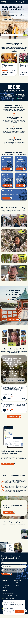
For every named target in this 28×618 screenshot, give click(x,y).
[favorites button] (17, 2)
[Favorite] (15, 55)
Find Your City (8, 512)
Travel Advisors (16, 585)
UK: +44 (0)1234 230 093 (8, 598)
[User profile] (21, 2)
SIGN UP (6, 573)
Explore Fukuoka (13, 319)
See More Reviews (13, 416)
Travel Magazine (5, 585)
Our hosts (4, 587)
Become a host (16, 582)
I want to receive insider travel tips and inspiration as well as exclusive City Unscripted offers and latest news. (13, 570)
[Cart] (19, 2)
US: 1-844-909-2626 (10, 595)
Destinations (4, 582)
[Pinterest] (3, 608)
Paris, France (8, 19)
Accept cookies (19, 612)
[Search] (25, 35)
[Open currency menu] (24, 2)
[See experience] (9, 64)
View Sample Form (8, 463)
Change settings (9, 612)
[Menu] (26, 1)
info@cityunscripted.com (8, 593)
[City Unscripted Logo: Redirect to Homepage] (4, 2)
